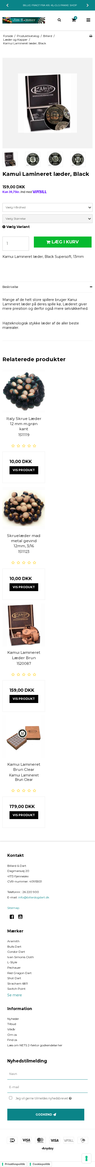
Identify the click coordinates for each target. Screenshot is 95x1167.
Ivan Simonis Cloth (20, 957)
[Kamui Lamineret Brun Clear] (23, 736)
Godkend (44, 1114)
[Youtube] (22, 917)
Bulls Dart (14, 946)
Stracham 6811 (17, 983)
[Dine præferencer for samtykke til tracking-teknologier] (86, 1158)
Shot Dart (14, 978)
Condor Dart (16, 951)
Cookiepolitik (41, 1164)
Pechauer (14, 967)
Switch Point (16, 988)
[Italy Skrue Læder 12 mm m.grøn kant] (23, 391)
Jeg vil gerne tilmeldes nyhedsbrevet (46, 1097)
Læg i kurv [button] (65, 241)
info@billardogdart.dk (33, 897)
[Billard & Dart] (23, 20)
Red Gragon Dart (19, 973)
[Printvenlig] (91, 36)
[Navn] (47, 1074)
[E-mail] (47, 1087)
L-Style (12, 962)
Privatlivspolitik (15, 1164)
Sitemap (13, 908)
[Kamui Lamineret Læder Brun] (23, 625)
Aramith (13, 941)
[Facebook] (13, 917)
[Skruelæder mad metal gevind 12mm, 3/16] (23, 508)
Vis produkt (24, 470)
